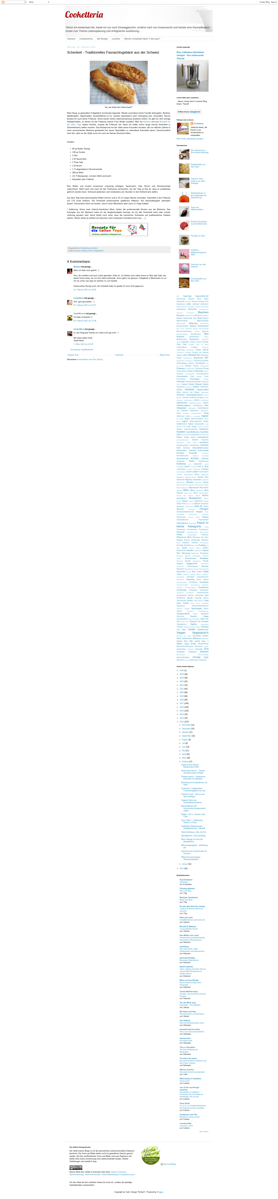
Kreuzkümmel (182, 458)
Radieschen (181, 550)
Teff (178, 621)
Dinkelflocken (187, 358)
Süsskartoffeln (182, 619)
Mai (184, 751)
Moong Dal (181, 495)
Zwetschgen (194, 660)
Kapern (179, 429)
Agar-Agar (187, 296)
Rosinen (205, 566)
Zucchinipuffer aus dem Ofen (198, 280)
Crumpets (188, 352)
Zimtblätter (181, 652)
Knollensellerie (183, 445)
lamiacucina (185, 1038)
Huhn (188, 416)
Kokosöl (192, 450)
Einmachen (200, 363)
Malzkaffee (197, 480)
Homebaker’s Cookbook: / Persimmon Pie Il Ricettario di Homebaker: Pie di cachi (191, 1094)
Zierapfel (190, 649)
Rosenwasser (192, 566)
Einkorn (191, 363)
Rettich (179, 558)
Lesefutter (116, 39)
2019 (182, 696)
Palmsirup (205, 514)
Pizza (178, 543)
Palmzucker (181, 517)
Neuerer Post (73, 355)
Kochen (205, 445)
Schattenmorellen (182, 585)
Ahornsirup (181, 299)
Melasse (179, 490)
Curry (179, 355)
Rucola (188, 572)
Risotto (206, 561)
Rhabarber (204, 558)
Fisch (206, 376)
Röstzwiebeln (189, 569)
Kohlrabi (186, 448)
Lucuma (179, 474)
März (184, 758)
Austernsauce (204, 309)
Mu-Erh (190, 495)
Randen (190, 550)
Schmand (180, 587)
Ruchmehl (181, 572)
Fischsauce (181, 379)
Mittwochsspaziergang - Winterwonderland (191, 858)
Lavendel (193, 466)
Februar (185, 761)
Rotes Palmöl (198, 569)
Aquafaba (191, 307)
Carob (179, 342)
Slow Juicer (195, 603)
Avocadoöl (190, 313)
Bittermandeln (182, 321)
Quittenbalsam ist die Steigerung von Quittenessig (198, 195)
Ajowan (191, 299)
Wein (186, 641)
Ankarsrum (181, 304)
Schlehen (205, 585)
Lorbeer (195, 472)
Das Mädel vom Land (189, 935)
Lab (189, 464)
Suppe (206, 616)
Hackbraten (205, 400)
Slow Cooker (183, 603)
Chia (178, 344)
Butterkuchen (182, 339)
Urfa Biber (181, 629)
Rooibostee (205, 563)
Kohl (178, 448)
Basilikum (205, 315)
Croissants (180, 352)
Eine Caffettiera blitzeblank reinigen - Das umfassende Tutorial (190, 55)
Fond (178, 384)
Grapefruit (193, 397)
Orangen (204, 509)
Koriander (193, 453)
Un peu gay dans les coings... (193, 906)
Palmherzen (193, 514)
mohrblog (184, 947)
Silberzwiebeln (198, 600)
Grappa (201, 397)
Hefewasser (192, 408)
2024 (182, 678)
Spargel (187, 608)
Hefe (207, 405)
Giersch (185, 392)
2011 (182, 868)
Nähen (206, 498)
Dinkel (179, 358)
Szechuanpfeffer (194, 619)
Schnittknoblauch (190, 587)
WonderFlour (203, 644)
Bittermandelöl (203, 321)
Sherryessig (181, 600)
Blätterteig (193, 323)
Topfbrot (193, 624)
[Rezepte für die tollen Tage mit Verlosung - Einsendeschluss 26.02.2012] (119, 236)
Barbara (147, 121)
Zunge (186, 660)
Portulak (187, 545)
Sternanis (180, 616)
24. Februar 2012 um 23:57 (85, 305)
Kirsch (90, 251)
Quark (184, 548)
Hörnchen (180, 416)
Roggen (180, 563)
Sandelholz (180, 577)
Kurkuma (181, 463)
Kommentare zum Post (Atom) (90, 359)
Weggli (179, 641)
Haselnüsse (198, 405)
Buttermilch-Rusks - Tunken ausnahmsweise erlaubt (193, 772)
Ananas (201, 301)
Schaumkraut (195, 585)
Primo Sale (194, 545)
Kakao (190, 424)
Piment (180, 540)
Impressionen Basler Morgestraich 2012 (190, 766)
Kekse (179, 437)
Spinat (179, 611)
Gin (191, 392)
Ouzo (207, 512)
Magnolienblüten (190, 477)
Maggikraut (180, 477)
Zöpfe (206, 657)
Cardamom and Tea (188, 1114)
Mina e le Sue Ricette (189, 980)
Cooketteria (84, 14)
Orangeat (191, 509)
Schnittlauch (203, 587)
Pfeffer (179, 535)
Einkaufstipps (182, 363)
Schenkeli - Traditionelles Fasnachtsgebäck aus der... (194, 789)
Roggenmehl (192, 563)
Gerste (179, 390)
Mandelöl (198, 482)
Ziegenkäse (181, 649)
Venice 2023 (185, 1081)
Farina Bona (181, 371)
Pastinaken (181, 529)
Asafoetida (205, 307)
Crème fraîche (202, 350)
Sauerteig (190, 579)
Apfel (188, 304)
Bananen (180, 315)
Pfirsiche (205, 535)
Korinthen (205, 453)
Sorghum (180, 608)
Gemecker (204, 387)
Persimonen (204, 529)
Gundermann (188, 400)
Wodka (193, 644)
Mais (207, 477)
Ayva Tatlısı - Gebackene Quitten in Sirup (192, 821)
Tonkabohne (181, 624)
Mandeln (189, 482)
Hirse (179, 413)
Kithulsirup (180, 442)
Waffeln (206, 636)
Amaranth (180, 301)
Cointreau (205, 347)
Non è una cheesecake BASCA (192, 1032)
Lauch (186, 466)
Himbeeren (194, 411)
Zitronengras (181, 654)
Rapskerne (198, 550)
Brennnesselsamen (184, 331)
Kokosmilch (181, 450)
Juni (184, 747)
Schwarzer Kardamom (199, 590)
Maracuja (185, 485)
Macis (197, 474)
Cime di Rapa (202, 344)
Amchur (195, 301)
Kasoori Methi (186, 434)
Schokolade (181, 590)
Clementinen (182, 347)
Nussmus (180, 506)
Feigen (206, 371)
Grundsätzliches (86, 39)
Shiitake (190, 600)
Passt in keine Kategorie (193, 524)
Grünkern (180, 400)
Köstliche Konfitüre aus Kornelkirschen (199, 223)
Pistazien (205, 540)
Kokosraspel (203, 450)
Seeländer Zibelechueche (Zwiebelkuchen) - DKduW (193, 827)
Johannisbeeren (195, 421)
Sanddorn (205, 574)
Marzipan (192, 485)
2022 (182, 685)
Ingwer (205, 416)
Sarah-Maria (79, 329)
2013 (182, 718)
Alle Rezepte (102, 39)
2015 (182, 711)
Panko (197, 517)
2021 (182, 689)
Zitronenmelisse (203, 654)
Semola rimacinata (195, 595)
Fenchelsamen (203, 374)
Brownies (180, 337)
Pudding (202, 545)
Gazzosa (189, 387)
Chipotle (191, 344)
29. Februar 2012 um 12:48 (85, 321)
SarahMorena (79, 313)
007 (178, 296)
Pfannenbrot (204, 532)
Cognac (194, 347)
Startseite (71, 39)
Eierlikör (205, 361)
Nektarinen (198, 501)
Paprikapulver (182, 523)
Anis (207, 301)
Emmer (188, 366)
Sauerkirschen (203, 577)
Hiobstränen (204, 411)
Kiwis (188, 442)
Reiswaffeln (197, 556)
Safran (199, 572)
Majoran (188, 480)
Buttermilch (194, 339)
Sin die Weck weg (188, 1003)
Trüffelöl (186, 627)
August (185, 740)
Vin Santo (187, 636)
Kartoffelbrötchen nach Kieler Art (192, 920)
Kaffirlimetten (182, 424)
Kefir (207, 434)
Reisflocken (195, 553)
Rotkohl (206, 569)
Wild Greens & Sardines (190, 1079)
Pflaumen (196, 537)
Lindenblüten (181, 472)
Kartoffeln (204, 432)
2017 (182, 703)
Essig (206, 368)
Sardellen (190, 577)
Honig (206, 413)
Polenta (195, 543)
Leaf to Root (203, 466)
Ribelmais (180, 561)
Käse (179, 434)
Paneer (190, 517)
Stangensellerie (183, 614)
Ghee (179, 392)
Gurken (197, 400)
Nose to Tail (190, 504)
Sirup (206, 600)
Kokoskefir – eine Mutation (190, 1005)
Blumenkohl (205, 323)
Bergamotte (187, 318)
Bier (195, 318)
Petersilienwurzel (192, 532)
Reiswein (206, 556)
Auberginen (181, 309)
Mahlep (201, 477)
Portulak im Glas (198, 236)
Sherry (206, 598)
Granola (185, 397)
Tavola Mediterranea (189, 991)
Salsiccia (186, 574)
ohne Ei (198, 506)
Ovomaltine (180, 514)
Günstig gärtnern (187, 888)
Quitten (206, 548)
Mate (178, 487)
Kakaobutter (199, 424)
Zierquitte (198, 649)
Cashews (185, 342)
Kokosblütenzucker (200, 448)
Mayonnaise (194, 487)
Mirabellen (199, 490)
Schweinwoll (182, 595)
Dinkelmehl (198, 358)
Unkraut (198, 627)
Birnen (206, 318)
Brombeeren (196, 334)
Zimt (206, 649)
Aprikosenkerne (182, 307)
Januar (185, 864)
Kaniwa (206, 426)
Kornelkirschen (183, 456)
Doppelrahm (181, 361)
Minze (192, 490)
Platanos (185, 543)
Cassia (192, 342)
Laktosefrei (197, 464)
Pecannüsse (192, 529)
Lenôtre (189, 469)
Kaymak (202, 434)
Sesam (190, 598)
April (184, 754)
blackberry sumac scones (190, 1117)
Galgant (184, 384)
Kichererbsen (203, 437)
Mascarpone (199, 485)
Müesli (198, 495)
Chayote (205, 342)
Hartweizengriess (184, 405)
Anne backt (185, 1103)
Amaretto (188, 301)
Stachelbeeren (204, 611)
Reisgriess (204, 553)
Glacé (196, 392)
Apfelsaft (195, 304)
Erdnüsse (199, 368)
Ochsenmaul (189, 506)
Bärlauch (198, 315)
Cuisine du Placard (200, 352)
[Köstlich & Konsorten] (150, 1164)
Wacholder (197, 636)
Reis (178, 553)
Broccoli (205, 331)
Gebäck (84, 251)
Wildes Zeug (183, 644)
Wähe (179, 638)
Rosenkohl (180, 566)
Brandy (195, 328)
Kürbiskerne (204, 461)
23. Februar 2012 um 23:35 (85, 290)
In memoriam (195, 416)
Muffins (205, 495)
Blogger (160, 1192)
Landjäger (180, 466)
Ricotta (188, 561)
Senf (207, 595)
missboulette (185, 1123)
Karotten (181, 432)
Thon (187, 621)
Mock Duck (188, 493)
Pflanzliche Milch (184, 537)
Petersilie (180, 532)
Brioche (197, 331)
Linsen (189, 472)
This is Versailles (187, 1047)
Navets (191, 501)
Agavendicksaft (202, 296)
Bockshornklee (182, 326)
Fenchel (180, 374)
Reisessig (186, 553)
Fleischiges (195, 379)
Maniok (179, 485)
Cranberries (190, 350)
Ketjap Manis (190, 437)
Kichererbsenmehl (183, 440)
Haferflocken (182, 403)
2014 (182, 714)
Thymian (193, 621)
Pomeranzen (204, 543)
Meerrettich (204, 487)
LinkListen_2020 (186, 1126)
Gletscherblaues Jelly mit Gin (193, 832)
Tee (207, 619)
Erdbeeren (181, 368)
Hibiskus (184, 411)
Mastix (206, 485)
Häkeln (206, 403)
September (187, 736)
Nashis (179, 501)
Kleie (194, 442)
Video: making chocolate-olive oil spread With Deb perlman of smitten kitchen (193, 971)
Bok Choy (180, 328)
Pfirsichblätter (192, 535)
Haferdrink (184, 882)
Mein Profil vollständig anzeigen (190, 139)
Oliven (206, 506)
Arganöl (198, 307)
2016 (182, 707)
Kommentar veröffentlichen (82, 350)
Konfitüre (180, 453)
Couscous (181, 350)
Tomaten (205, 621)
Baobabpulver (189, 315)
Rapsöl (206, 550)
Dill (198, 355)
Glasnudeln (205, 392)
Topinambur (205, 624)
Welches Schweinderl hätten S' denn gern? (142, 39)
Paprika (205, 517)
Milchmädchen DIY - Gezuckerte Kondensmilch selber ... (193, 808)
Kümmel (205, 458)
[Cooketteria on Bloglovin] (189, 113)
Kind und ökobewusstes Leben (192, 1023)
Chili (184, 344)
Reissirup (188, 556)
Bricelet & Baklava (188, 926)
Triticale (180, 627)
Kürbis (191, 461)
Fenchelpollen (190, 374)
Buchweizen (194, 337)
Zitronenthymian (183, 657)
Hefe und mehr (186, 917)
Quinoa (198, 548)
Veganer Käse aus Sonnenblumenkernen (191, 801)
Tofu (199, 621)
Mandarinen (181, 482)
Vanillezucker (203, 629)
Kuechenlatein (186, 880)
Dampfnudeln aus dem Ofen (198, 165)
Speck (206, 608)
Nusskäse (205, 504)
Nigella (206, 501)
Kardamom (204, 429)
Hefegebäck (182, 408)
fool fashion (185, 1020)
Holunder (186, 413)
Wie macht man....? (199, 641)
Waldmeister (187, 638)
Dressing (197, 361)
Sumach (193, 616)
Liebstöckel (196, 469)
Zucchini (180, 660)
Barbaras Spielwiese (189, 897)
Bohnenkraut (203, 326)
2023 (182, 681)
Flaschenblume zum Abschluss (192, 1014)
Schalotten (204, 582)
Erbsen (196, 366)
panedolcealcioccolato (190, 1029)
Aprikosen (205, 304)
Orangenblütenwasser (185, 512)
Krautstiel (205, 456)
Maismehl (180, 480)
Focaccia (205, 381)
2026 (182, 670)
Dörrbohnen (189, 361)
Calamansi (205, 339)
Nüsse (197, 504)
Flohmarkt (181, 381)
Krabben (195, 456)
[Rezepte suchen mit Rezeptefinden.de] (168, 1164)
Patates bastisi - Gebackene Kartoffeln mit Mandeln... (193, 778)
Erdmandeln (190, 368)
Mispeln (180, 493)
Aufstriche (192, 309)
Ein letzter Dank (186, 1041)
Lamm (206, 464)
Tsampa (192, 627)
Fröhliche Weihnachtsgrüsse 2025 (198, 252)
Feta (192, 376)
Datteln (185, 355)
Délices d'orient (187, 1070)
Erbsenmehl (205, 366)
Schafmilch (193, 582)
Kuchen (195, 458)
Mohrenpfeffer (204, 493)
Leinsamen (181, 469)
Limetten (205, 469)
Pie (202, 537)
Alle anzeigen (204, 1131)
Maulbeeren (184, 487)
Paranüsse (192, 523)
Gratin (206, 397)
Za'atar (206, 646)
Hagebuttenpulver (195, 403)
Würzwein (199, 646)
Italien (187, 419)
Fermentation (182, 376)
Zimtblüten (192, 652)
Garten (206, 384)
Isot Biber (180, 419)
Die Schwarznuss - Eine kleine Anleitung (199, 151)
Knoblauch (204, 442)
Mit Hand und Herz (188, 1012)
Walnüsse (197, 638)
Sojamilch (205, 603)
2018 (182, 700)
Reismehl (180, 556)
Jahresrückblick (197, 419)
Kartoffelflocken (193, 432)
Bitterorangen (181, 323)
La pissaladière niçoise (189, 929)
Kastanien (195, 434)
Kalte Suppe (192, 426)
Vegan (181, 632)
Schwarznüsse (203, 593)
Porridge (180, 545)
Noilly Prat (181, 504)
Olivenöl (180, 509)
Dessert (77, 251)
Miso (206, 490)
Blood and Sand (186, 900)
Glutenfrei (181, 395)
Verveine (179, 636)
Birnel (199, 318)
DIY (207, 357)
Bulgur (206, 337)
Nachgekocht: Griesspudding (193, 836)
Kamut (200, 426)
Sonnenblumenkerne (200, 606)
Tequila (182, 621)
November (186, 729)
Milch (186, 490)
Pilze (207, 537)
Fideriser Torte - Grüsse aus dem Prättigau (198, 181)
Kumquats (181, 461)
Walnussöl (205, 638)
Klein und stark (185, 891)
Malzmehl (205, 480)
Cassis (198, 342)
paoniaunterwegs (187, 958)
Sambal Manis (195, 574)
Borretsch (188, 328)
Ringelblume (197, 561)
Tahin (202, 619)
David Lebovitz (186, 967)
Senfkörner (181, 598)
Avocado (180, 313)
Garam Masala (195, 384)
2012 (182, 722)
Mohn (195, 493)
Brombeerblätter (182, 334)
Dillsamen (205, 355)
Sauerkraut (180, 579)
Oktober (185, 732)
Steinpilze (205, 614)
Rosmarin (180, 569)
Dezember (186, 725)
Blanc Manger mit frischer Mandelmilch (192, 840)
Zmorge (197, 657)
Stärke (195, 614)
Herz (178, 411)
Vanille (191, 629)
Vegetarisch (98, 251)
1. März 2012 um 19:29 (83, 344)
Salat (206, 571)
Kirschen (205, 440)
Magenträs (205, 474)
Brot (206, 334)
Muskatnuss (195, 498)
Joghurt (185, 421)
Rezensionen (190, 558)
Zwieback (203, 660)
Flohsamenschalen (193, 381)
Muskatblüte (181, 498)
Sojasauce (181, 606)
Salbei (179, 574)
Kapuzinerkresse (191, 429)
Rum (194, 572)
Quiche (191, 548)
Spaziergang (196, 608)
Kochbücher (194, 445)
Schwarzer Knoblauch (185, 593)
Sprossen (190, 611)
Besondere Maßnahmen (189, 960)
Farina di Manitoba (195, 371)
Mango (206, 482)
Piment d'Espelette (192, 540)
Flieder (206, 379)
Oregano (199, 512)
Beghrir (179, 318)
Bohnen (193, 326)
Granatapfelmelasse (194, 395)
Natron (185, 501)
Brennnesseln (204, 328)
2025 (182, 674)
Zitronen (204, 651)
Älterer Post (165, 355)
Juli (183, 743)
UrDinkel (205, 627)
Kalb (183, 426)
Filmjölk (199, 376)
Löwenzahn (204, 472)
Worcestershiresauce (185, 646)
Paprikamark (204, 520)
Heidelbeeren (203, 408)
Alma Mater (203, 299)
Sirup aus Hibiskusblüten (197, 208)
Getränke (189, 389)
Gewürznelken (203, 390)
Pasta (207, 527)
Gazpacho (181, 387)
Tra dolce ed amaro (188, 1058)
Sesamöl (198, 598)
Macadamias (188, 474)
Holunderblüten (196, 413)
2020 (182, 692)
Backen (203, 312)
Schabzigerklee (182, 582)
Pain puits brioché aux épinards (192, 1072)
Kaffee (206, 421)
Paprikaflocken (182, 520)
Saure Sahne (202, 579)
